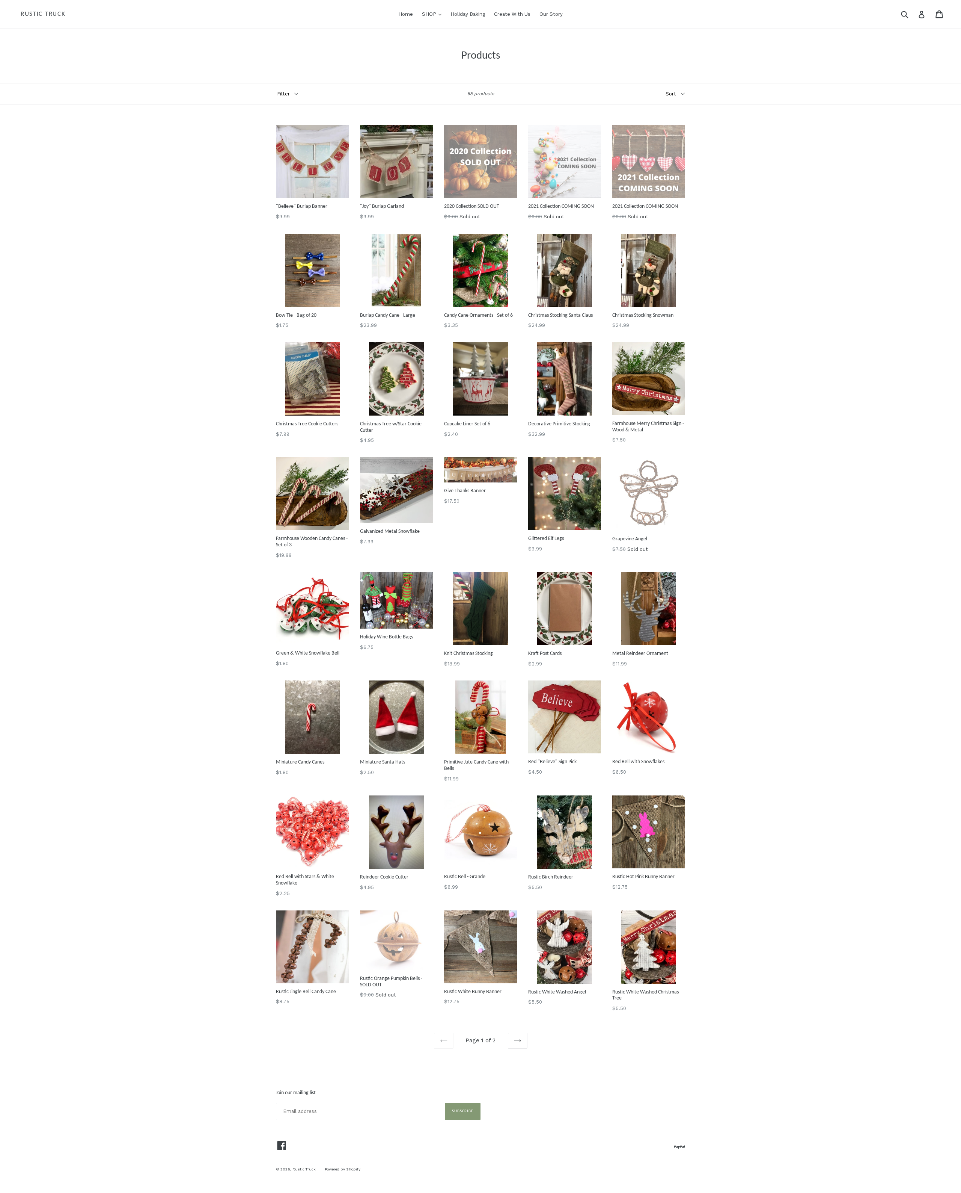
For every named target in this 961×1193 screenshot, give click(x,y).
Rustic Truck (43, 14)
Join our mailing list (296, 1092)
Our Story (551, 14)
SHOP (433, 14)
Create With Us (512, 14)
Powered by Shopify (342, 1169)
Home (405, 14)
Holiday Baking (467, 14)
